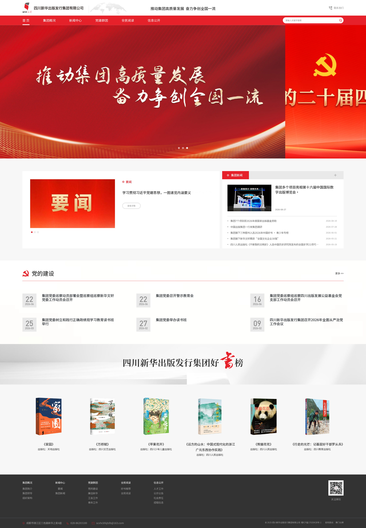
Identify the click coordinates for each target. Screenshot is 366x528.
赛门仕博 (340, 522)
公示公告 (158, 493)
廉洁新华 (93, 493)
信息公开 (154, 20)
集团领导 (27, 493)
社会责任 (158, 498)
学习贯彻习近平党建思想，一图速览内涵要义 (156, 192)
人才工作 (158, 488)
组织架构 (27, 498)
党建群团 (101, 20)
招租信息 (158, 502)
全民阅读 (128, 20)
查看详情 (131, 205)
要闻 (60, 488)
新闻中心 (75, 20)
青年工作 (93, 502)
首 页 (25, 20)
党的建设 (93, 488)
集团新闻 (60, 493)
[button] (179, 148)
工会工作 (93, 498)
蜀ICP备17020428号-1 (311, 522)
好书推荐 (126, 488)
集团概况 (49, 20)
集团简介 (27, 488)
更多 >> (339, 273)
